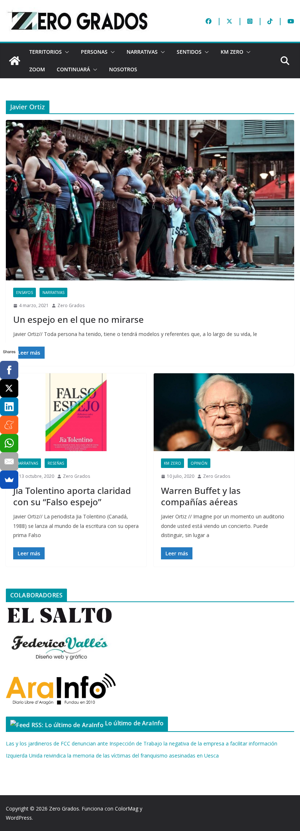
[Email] (9, 461)
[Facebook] (9, 370)
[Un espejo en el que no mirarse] (150, 200)
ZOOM (37, 69)
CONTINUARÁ (73, 69)
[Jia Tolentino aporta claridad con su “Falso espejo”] (76, 412)
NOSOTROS (123, 69)
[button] (65, 52)
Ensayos (24, 292)
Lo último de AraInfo (134, 723)
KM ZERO (232, 51)
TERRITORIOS (45, 51)
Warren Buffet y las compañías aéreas (201, 496)
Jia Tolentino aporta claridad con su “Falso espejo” (72, 496)
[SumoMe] (9, 480)
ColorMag (126, 808)
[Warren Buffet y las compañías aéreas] (224, 412)
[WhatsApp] (9, 443)
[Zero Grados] (14, 61)
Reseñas (56, 463)
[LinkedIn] (9, 406)
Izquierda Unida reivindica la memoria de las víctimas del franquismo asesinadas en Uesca (112, 755)
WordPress (19, 817)
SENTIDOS (189, 51)
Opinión (199, 463)
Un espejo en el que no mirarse (78, 319)
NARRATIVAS (142, 51)
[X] (9, 388)
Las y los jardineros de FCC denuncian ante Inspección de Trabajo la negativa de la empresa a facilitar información (141, 743)
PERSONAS (94, 51)
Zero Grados (71, 305)
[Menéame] (9, 425)
